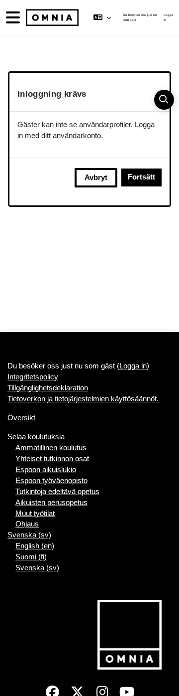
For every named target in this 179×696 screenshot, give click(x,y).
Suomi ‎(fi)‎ (31, 557)
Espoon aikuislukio (45, 470)
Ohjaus (27, 524)
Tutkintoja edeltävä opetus (57, 492)
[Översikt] (51, 17)
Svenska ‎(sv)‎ (29, 535)
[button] (102, 17)
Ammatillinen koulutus (51, 448)
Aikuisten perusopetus (51, 503)
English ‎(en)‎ (34, 546)
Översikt (21, 418)
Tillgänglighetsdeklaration (47, 388)
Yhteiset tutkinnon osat (52, 459)
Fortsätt (141, 177)
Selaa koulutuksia (36, 437)
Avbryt (96, 177)
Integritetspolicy (32, 377)
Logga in (169, 17)
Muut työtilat (35, 514)
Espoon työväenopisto (51, 481)
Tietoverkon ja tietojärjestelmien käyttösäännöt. (83, 399)
